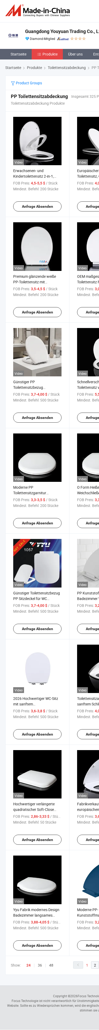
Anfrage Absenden (37, 206)
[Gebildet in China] (38, 10)
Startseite (18, 54)
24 (28, 965)
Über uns (75, 54)
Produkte (50, 54)
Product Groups (28, 82)
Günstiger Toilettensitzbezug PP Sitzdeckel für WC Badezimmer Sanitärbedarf (36, 598)
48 (51, 965)
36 (40, 965)
